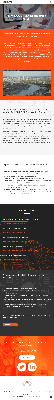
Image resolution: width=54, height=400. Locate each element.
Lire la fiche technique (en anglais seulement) (14, 232)
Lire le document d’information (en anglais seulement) (16, 241)
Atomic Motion (39, 396)
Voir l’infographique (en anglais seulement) (14, 223)
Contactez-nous (9, 324)
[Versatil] (7, 2)
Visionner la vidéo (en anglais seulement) (13, 259)
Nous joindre (27, 394)
